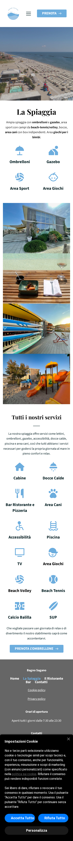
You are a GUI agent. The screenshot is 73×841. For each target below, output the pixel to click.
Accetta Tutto (22, 818)
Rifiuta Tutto (54, 818)
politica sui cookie (24, 774)
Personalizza (36, 830)
